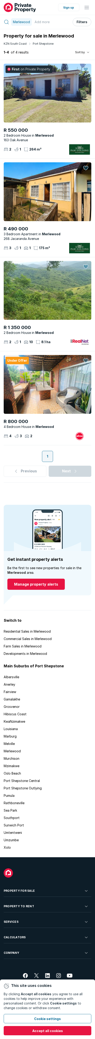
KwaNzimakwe (14, 721)
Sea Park (10, 810)
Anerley (9, 684)
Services (11, 921)
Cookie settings (47, 1019)
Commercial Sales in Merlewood (28, 639)
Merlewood (12, 751)
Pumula (9, 795)
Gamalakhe (12, 699)
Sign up (68, 7)
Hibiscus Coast (15, 714)
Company (11, 952)
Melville (9, 744)
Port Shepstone (43, 43)
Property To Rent (19, 906)
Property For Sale (19, 890)
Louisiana (11, 729)
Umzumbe (11, 840)
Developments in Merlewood (25, 654)
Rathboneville (14, 803)
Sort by (80, 52)
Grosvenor (12, 707)
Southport (12, 818)
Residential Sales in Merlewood (27, 631)
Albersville (11, 677)
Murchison (11, 758)
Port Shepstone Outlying (23, 788)
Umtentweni (13, 833)
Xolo (7, 847)
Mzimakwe (11, 766)
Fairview (10, 692)
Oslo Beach (12, 773)
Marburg (10, 736)
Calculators (15, 937)
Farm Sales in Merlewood (23, 646)
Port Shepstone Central (22, 781)
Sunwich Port (14, 825)
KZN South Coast (15, 43)
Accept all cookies (47, 1031)
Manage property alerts (36, 584)
